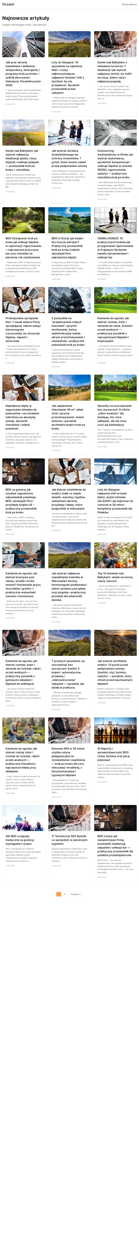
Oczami (8, 4)
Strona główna (129, 4)
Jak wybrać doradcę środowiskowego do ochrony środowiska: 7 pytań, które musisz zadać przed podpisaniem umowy (69, 158)
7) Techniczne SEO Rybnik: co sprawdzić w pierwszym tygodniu (69, 840)
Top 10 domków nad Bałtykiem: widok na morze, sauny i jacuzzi (115, 577)
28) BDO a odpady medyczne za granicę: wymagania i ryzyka (20, 840)
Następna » (76, 894)
